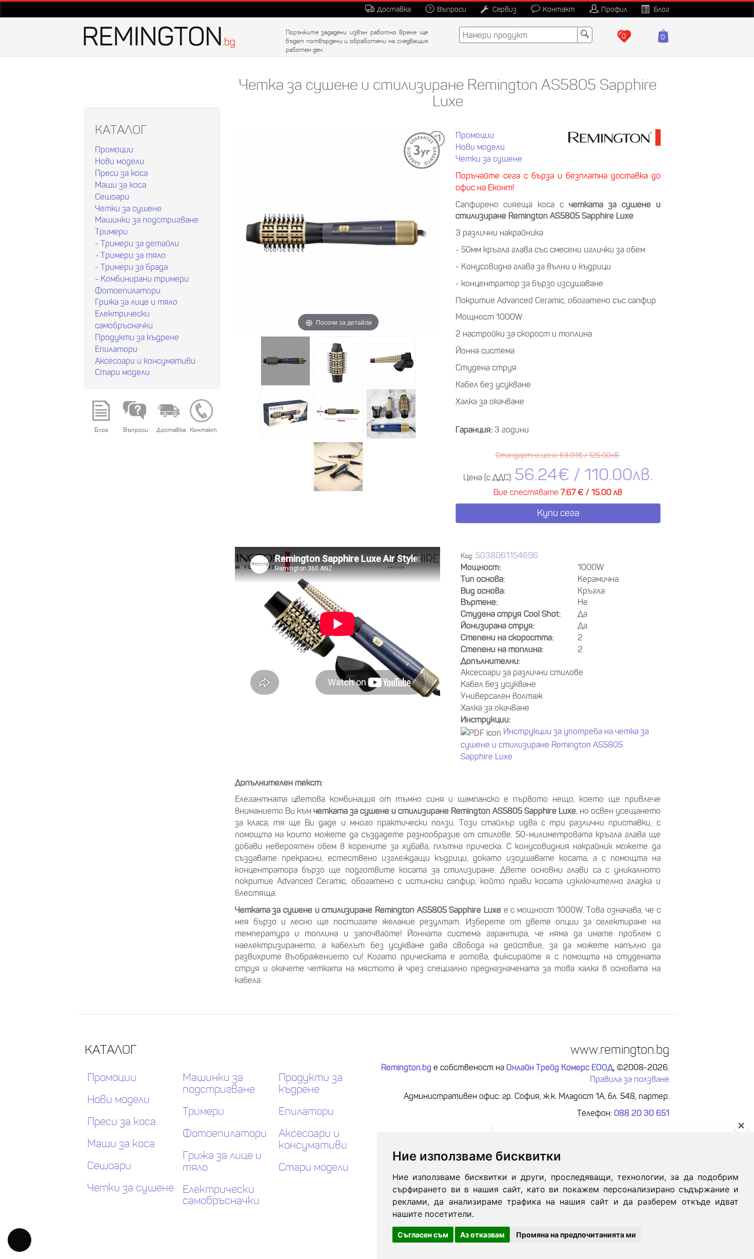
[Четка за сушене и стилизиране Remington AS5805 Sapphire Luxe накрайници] (391, 361)
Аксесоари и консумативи (145, 361)
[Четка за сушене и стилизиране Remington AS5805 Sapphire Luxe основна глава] (338, 361)
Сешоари (112, 196)
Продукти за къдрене (137, 337)
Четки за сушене (128, 208)
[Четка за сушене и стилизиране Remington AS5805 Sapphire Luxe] (285, 361)
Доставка (394, 9)
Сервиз (504, 9)
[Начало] (162, 37)
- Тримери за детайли (137, 243)
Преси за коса (121, 173)
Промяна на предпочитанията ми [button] (576, 1234)
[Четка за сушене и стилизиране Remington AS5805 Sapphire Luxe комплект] (391, 413)
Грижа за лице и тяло (136, 302)
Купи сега (558, 513)
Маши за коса (120, 185)
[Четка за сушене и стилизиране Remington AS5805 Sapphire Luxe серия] (338, 466)
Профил (614, 9)
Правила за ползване (629, 1079)
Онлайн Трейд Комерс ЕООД (559, 1067)
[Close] (741, 1125)
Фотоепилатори (128, 290)
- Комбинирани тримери (142, 278)
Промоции (114, 149)
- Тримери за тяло (130, 255)
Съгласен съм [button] (423, 1234)
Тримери (111, 231)
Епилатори (116, 349)
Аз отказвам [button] (482, 1234)
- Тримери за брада (131, 267)
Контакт (559, 9)
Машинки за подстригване (147, 219)
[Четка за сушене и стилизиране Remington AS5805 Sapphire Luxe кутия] (285, 413)
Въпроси (451, 9)
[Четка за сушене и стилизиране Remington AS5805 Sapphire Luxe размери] (338, 413)
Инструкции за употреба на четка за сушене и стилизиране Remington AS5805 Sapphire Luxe (555, 743)
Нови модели (119, 161)
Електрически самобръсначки (221, 1195)
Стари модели (122, 372)
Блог (661, 9)
